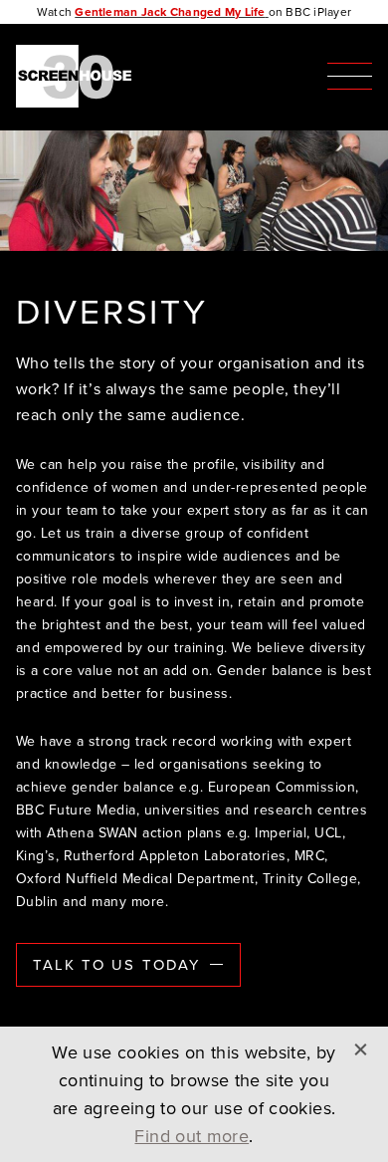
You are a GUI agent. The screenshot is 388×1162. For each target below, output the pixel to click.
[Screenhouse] (78, 78)
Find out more (191, 1136)
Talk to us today (117, 965)
